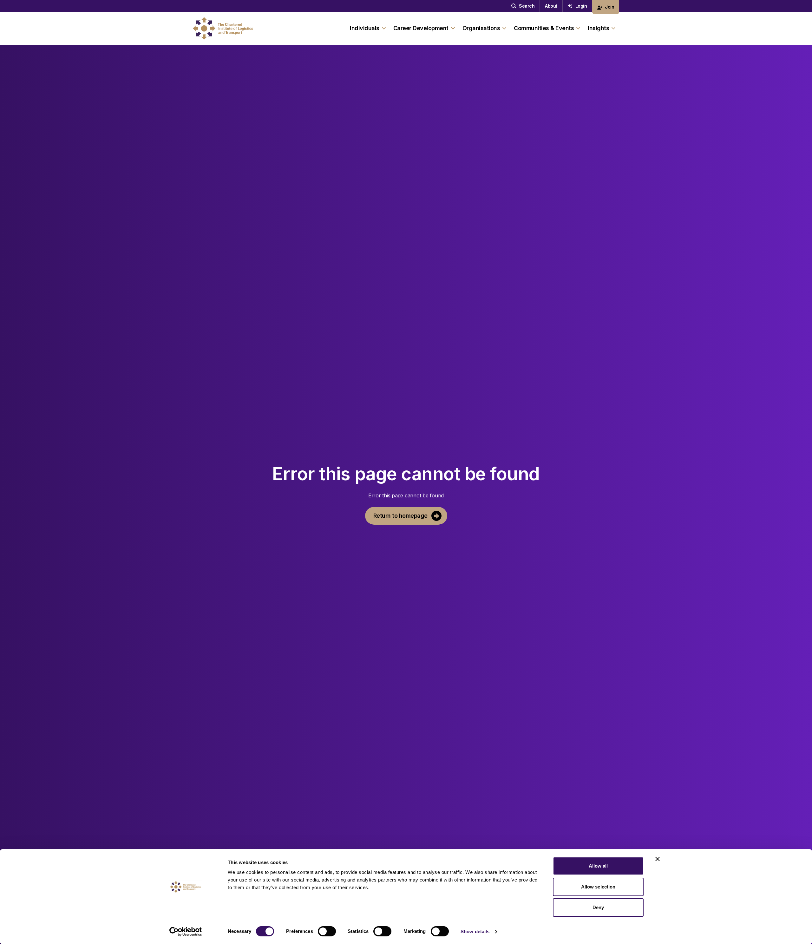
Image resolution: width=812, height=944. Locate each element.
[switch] (327, 931)
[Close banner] (657, 859)
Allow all (598, 866)
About (551, 6)
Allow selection (598, 886)
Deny (598, 907)
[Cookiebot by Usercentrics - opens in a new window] (185, 931)
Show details (475, 931)
